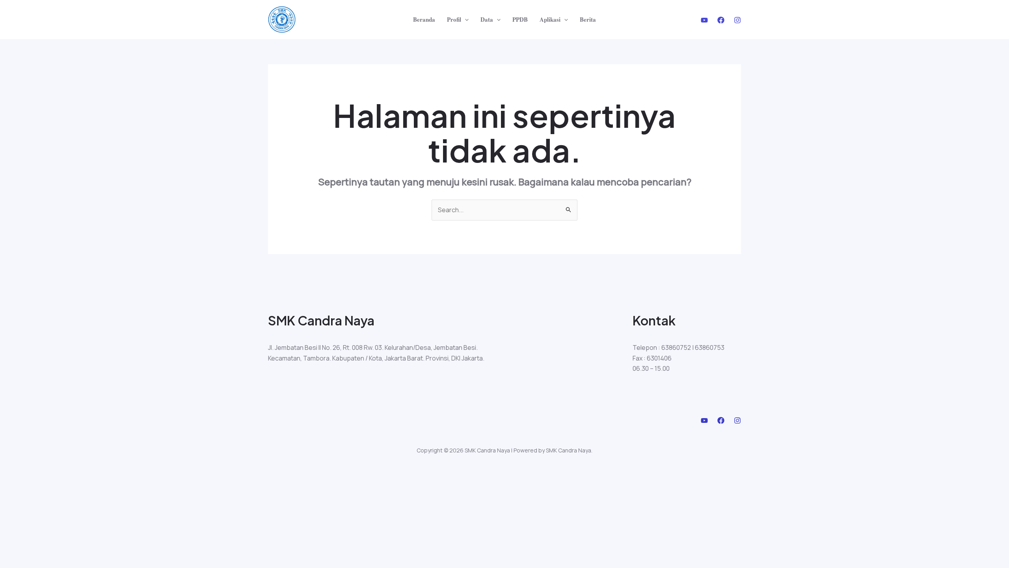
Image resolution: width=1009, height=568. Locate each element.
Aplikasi (550, 19)
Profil (454, 19)
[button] (465, 19)
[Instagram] (737, 20)
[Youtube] (704, 20)
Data (486, 19)
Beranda (424, 19)
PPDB (520, 19)
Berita (588, 19)
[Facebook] (720, 20)
